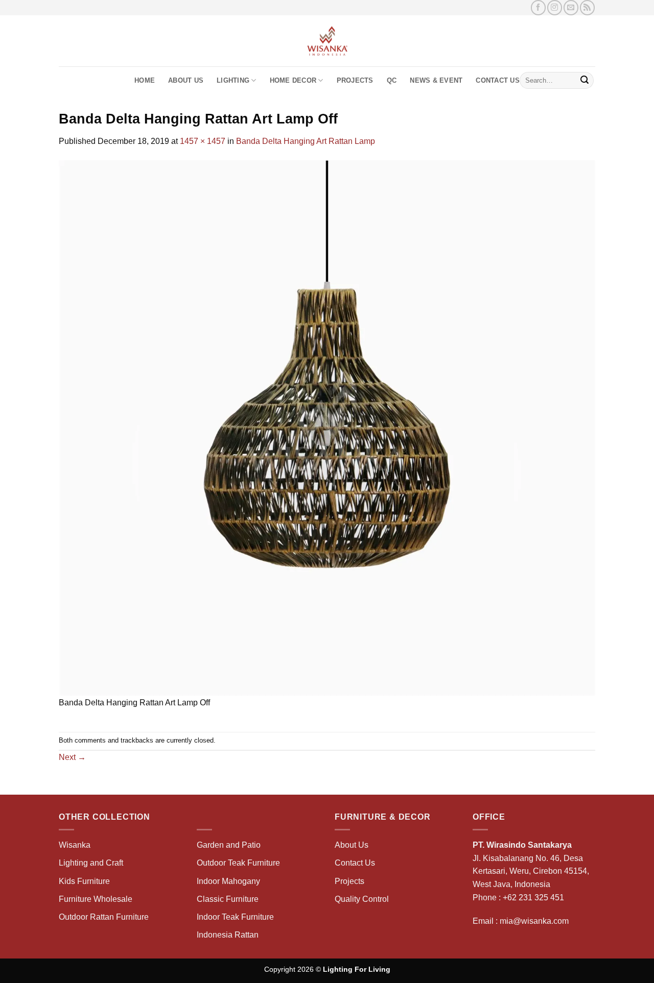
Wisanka (75, 845)
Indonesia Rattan (228, 934)
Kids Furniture (84, 881)
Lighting (233, 80)
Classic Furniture (228, 899)
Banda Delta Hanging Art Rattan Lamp (305, 141)
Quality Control (362, 899)
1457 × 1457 (202, 141)
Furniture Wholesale (95, 899)
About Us (185, 80)
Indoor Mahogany (228, 881)
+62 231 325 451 (533, 897)
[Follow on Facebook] (538, 7)
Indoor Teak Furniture (235, 917)
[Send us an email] (571, 7)
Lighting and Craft (91, 862)
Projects (355, 80)
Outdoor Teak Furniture (238, 862)
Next (72, 757)
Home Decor (293, 80)
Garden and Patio (229, 845)
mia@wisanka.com (534, 921)
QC (392, 80)
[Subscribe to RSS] (587, 7)
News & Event (436, 80)
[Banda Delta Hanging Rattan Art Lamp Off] (327, 427)
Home (144, 80)
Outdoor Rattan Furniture (104, 917)
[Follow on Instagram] (554, 7)
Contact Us (498, 80)
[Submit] (584, 80)
